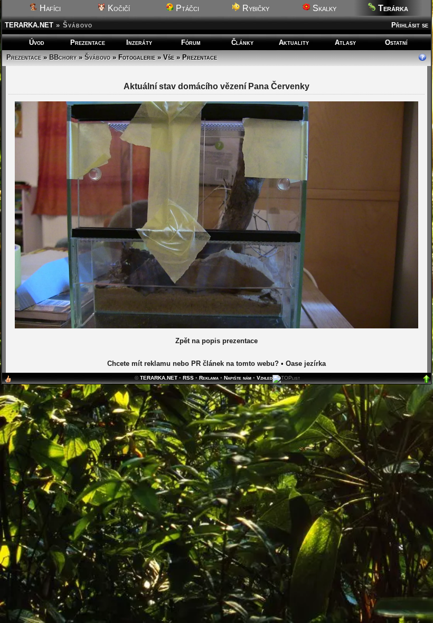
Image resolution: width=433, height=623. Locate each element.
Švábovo (97, 57)
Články (242, 42)
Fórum (191, 42)
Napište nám (237, 378)
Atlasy (345, 42)
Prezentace (87, 42)
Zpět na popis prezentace (216, 341)
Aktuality (294, 42)
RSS (188, 378)
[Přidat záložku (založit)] (8, 381)
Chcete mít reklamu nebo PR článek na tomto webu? (193, 363)
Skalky (323, 8)
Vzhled (264, 378)
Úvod (36, 42)
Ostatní (396, 42)
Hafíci (49, 8)
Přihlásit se (409, 25)
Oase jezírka (306, 363)
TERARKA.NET (29, 25)
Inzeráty (139, 42)
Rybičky (254, 8)
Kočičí (118, 8)
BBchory (63, 57)
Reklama (209, 378)
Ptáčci (186, 8)
